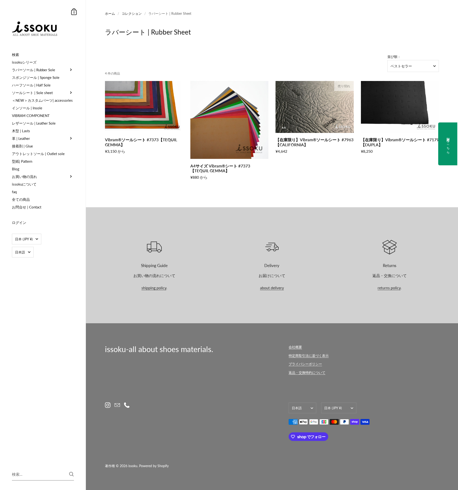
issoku (132, 466)
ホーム (110, 13)
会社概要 (295, 347)
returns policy (389, 287)
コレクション (132, 13)
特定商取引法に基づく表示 (309, 356)
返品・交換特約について (307, 372)
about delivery (272, 287)
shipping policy (153, 287)
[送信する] (71, 474)
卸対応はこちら (448, 144)
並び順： (394, 56)
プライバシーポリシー (305, 364)
